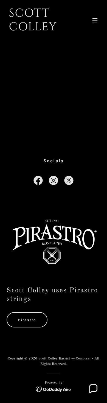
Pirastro (27, 320)
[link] (39, 29)
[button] (94, 20)
